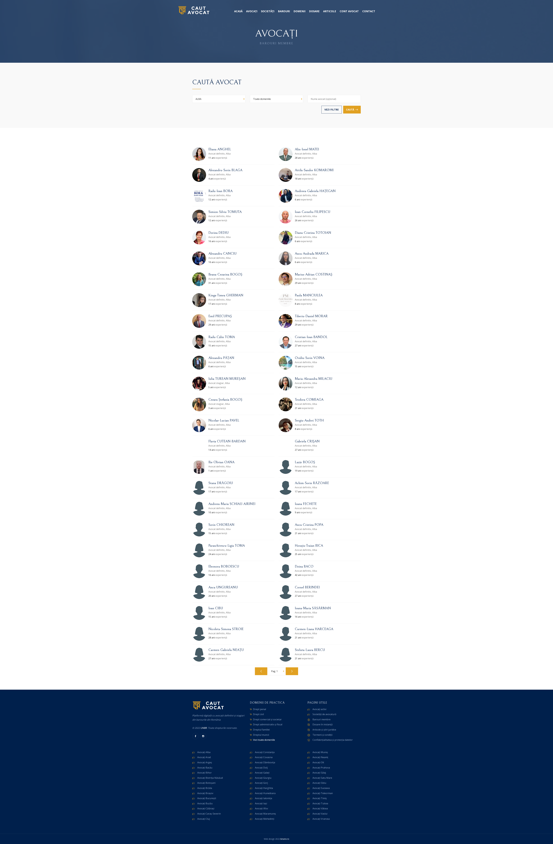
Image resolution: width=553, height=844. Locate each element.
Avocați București (206, 798)
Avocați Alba (203, 752)
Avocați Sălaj (319, 772)
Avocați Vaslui (320, 813)
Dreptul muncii (261, 734)
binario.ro (284, 839)
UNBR (203, 727)
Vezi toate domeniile (264, 739)
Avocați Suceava (321, 788)
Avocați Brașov (205, 793)
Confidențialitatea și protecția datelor (333, 739)
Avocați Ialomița (263, 798)
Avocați (251, 11)
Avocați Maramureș (265, 813)
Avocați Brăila (204, 788)
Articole (329, 11)
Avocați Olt (318, 762)
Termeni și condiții (322, 734)
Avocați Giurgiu (263, 777)
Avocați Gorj (261, 782)
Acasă (238, 11)
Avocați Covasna (263, 757)
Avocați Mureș (320, 752)
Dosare (314, 11)
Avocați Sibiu (319, 782)
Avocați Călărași (205, 808)
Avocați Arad (204, 757)
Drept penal (259, 709)
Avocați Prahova (321, 767)
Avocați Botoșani (206, 782)
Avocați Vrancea (321, 818)
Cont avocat (349, 11)
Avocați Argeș (204, 762)
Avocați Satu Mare (322, 777)
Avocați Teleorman (323, 793)
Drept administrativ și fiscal (267, 724)
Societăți (267, 11)
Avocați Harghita (264, 788)
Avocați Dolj (261, 767)
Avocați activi (319, 709)
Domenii (299, 11)
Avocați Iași (261, 803)
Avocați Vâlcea (320, 808)
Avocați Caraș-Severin (209, 813)
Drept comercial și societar (267, 719)
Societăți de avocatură (324, 714)
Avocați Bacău (204, 767)
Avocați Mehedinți (264, 818)
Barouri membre (322, 719)
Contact (368, 11)
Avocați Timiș (320, 798)
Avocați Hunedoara (265, 793)
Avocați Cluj (203, 818)
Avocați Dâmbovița (265, 762)
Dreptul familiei (261, 729)
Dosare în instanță (323, 724)
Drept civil (258, 714)
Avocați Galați (262, 772)
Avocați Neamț (320, 757)
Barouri (284, 11)
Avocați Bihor (204, 772)
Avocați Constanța (264, 752)
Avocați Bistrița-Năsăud (210, 777)
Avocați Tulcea (320, 803)
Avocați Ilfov (261, 808)
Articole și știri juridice (324, 729)
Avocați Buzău (205, 803)
